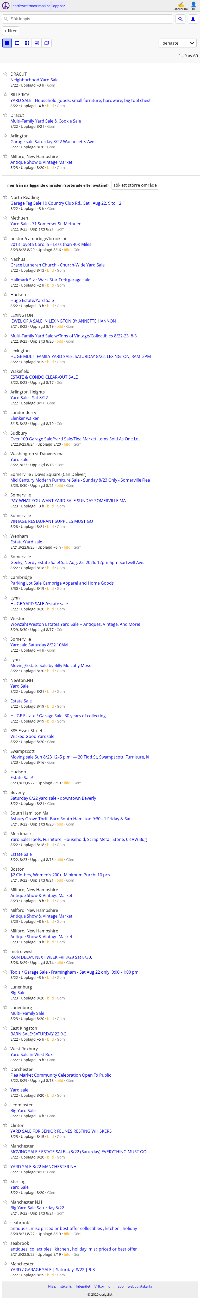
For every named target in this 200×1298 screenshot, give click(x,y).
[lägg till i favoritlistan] (6, 73)
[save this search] (193, 19)
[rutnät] (27, 43)
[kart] (47, 43)
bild (50, 105)
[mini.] (17, 43)
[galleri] (37, 43)
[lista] (7, 43)
